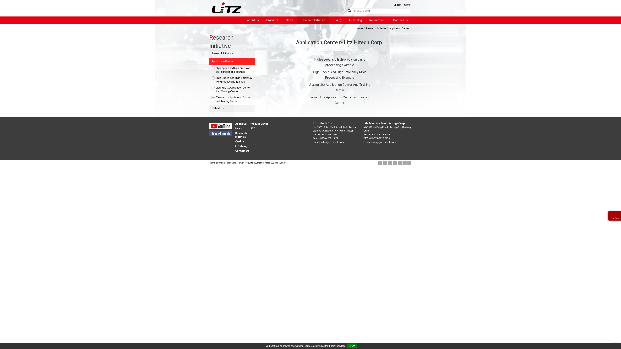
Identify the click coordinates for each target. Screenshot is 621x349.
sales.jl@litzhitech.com (383, 142)
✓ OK (352, 345)
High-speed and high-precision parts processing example (233, 70)
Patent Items (219, 108)
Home (360, 28)
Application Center (222, 61)
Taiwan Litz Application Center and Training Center (233, 99)
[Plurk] (390, 163)
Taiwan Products (245, 163)
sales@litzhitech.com (332, 142)
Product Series (259, 123)
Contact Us (400, 20)
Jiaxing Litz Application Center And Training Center (233, 89)
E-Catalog (355, 20)
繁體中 (407, 4)
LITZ (252, 128)
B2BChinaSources (279, 163)
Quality (337, 20)
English (397, 4)
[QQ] (409, 163)
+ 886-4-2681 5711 (328, 134)
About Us (253, 20)
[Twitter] (385, 163)
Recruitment (377, 20)
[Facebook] (380, 163)
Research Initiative (313, 20)
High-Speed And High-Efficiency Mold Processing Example (234, 79)
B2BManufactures (262, 163)
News (289, 20)
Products (272, 20)
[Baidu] (405, 163)
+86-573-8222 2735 (379, 134)
